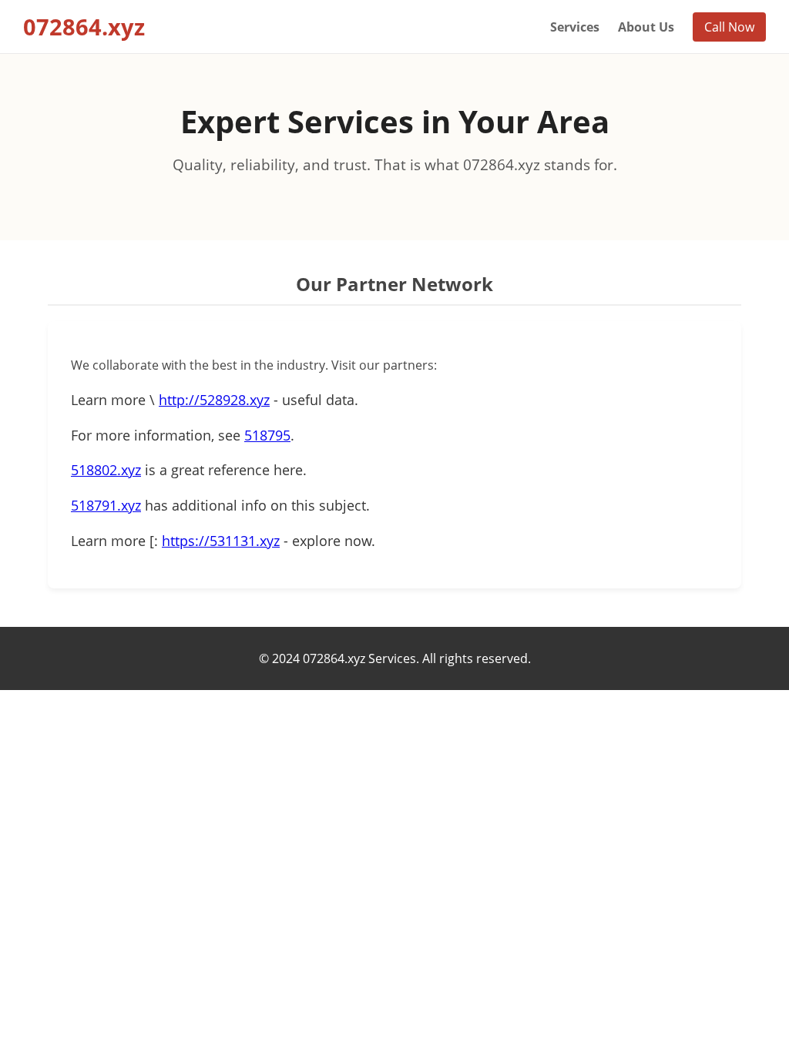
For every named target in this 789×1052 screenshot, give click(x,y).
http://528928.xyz (214, 399)
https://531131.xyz (221, 540)
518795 (267, 435)
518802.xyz (106, 470)
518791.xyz (106, 505)
